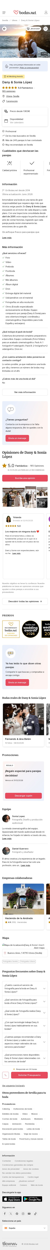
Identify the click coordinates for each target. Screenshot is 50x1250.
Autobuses (26, 1119)
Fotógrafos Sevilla (10, 961)
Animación (16, 1124)
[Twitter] (10, 1213)
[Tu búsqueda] (4, 29)
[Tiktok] (35, 1213)
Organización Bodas (11, 1134)
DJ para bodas (8, 1144)
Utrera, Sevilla (12, 96)
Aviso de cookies (31, 1169)
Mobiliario (38, 1119)
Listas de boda (33, 1129)
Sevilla (5, 20)
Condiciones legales (24, 1161)
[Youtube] (29, 1213)
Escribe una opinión (25, 478)
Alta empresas (8, 1181)
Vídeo (25, 1114)
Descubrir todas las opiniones (23, 601)
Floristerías (30, 1124)
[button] (25, 423)
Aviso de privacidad (10, 1169)
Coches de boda (9, 1119)
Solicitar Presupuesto (29, 1075)
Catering (6, 1109)
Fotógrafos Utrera (28, 961)
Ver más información (25, 392)
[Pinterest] (16, 1213)
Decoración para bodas (12, 1129)
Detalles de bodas (10, 1114)
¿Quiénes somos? (26, 1181)
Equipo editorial (9, 1185)
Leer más (7, 237)
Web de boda (37, 1185)
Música (34, 1114)
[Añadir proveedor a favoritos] (45, 29)
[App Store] (12, 1201)
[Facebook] (4, 1213)
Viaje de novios (31, 1134)
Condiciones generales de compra (17, 1165)
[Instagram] (23, 1213)
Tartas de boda (9, 1139)
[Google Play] (32, 1201)
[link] (23, 725)
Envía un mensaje (17, 438)
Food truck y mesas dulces (31, 1139)
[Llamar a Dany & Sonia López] (5, 1075)
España (12, 1228)
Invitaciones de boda (22, 1109)
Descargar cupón (23, 795)
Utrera (15, 20)
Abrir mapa (39, 948)
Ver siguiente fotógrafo (13, 1085)
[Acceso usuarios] (46, 12)
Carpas (5, 1124)
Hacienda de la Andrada (19, 918)
